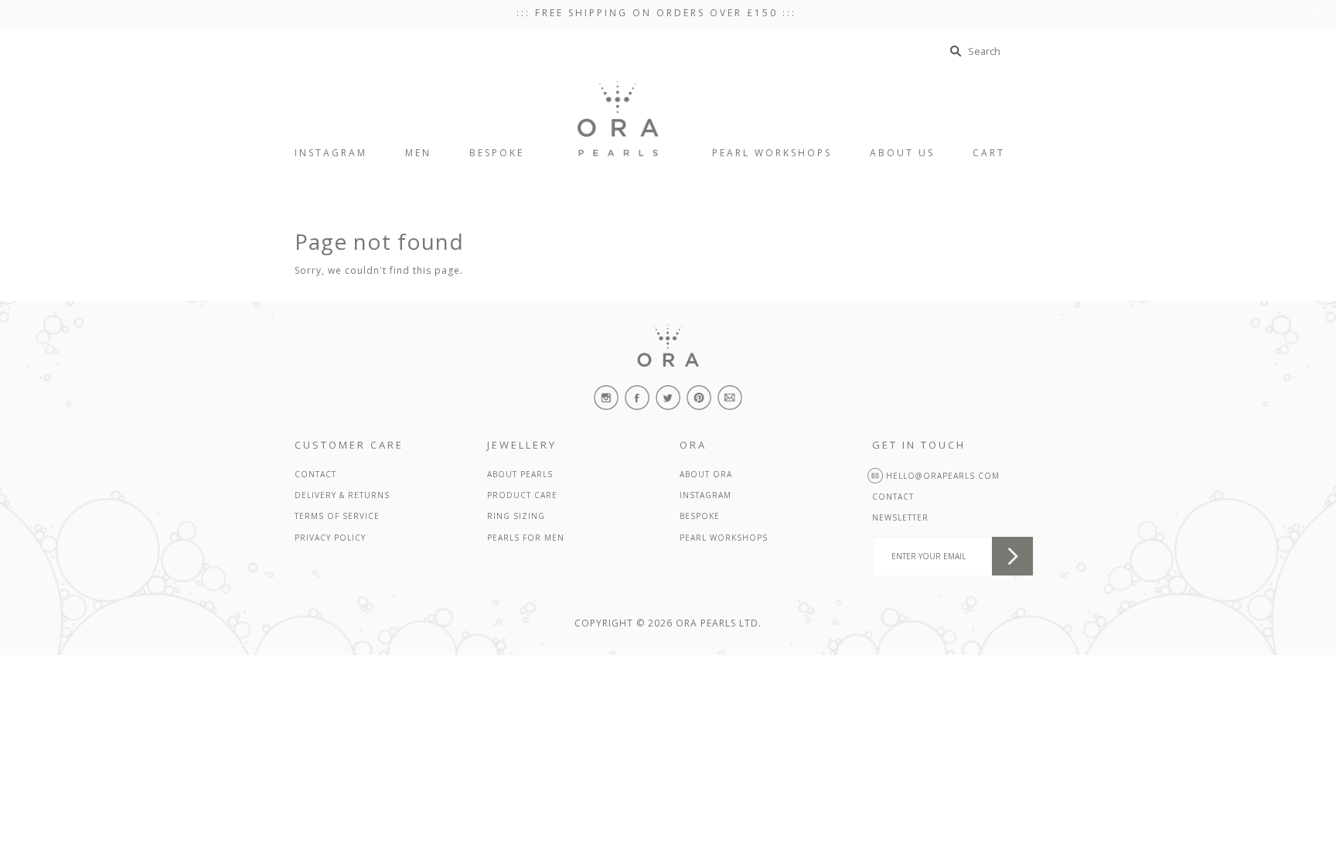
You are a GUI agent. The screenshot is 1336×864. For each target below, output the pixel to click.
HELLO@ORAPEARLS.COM (941, 475)
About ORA (706, 474)
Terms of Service (337, 516)
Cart (1001, 152)
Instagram (705, 495)
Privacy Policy (330, 537)
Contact (315, 474)
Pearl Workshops (724, 537)
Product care (522, 495)
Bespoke (700, 516)
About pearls (520, 474)
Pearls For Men (525, 537)
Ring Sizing (516, 516)
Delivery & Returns (342, 495)
